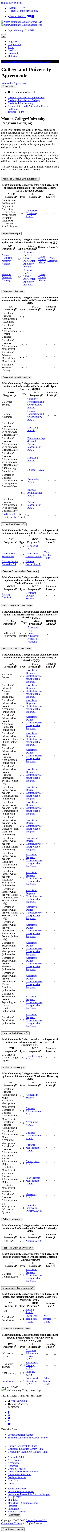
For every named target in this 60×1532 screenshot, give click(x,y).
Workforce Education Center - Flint (25, 1448)
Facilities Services (17, 1477)
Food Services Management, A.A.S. (33, 1180)
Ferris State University (13, 524)
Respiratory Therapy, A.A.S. (32, 1365)
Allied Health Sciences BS (8, 555)
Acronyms (13, 1465)
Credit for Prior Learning (20, 103)
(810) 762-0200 (19, 1401)
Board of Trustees (17, 1468)
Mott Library (14, 1500)
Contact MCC (17, 16)
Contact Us (8, 86)
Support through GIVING (21, 30)
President (12, 1505)
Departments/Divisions (19, 1474)
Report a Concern (17, 1511)
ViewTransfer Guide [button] (42, 259)
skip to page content (11, 2)
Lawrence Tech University (14, 1033)
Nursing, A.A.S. (35, 469)
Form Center (14, 1480)
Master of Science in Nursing (7, 277)
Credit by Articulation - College (24, 100)
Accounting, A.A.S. (33, 480)
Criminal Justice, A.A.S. (33, 563)
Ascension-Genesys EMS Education (19, 179)
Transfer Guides (16, 112)
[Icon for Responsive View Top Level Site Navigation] (3, 36)
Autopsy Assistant (6, 595)
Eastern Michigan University (16, 377)
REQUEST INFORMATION (23, 11)
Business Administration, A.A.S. (35, 492)
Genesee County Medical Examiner (19, 571)
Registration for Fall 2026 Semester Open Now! (25, 61)
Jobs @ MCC (15, 1497)
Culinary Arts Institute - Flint (22, 1446)
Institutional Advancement (21, 1491)
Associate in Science (32, 1096)
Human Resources (17, 1488)
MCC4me (13, 56)
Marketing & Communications (23, 1503)
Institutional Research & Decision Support (29, 1494)
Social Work (8, 1381)
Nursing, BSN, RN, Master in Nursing (7, 259)
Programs (12, 41)
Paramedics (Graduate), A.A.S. (31, 213)
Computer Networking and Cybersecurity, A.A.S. (35, 403)
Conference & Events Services (23, 1471)
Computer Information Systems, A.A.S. (34, 1208)
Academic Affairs (16, 1457)
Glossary (12, 1483)
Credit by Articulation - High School (26, 97)
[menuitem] (33, 41)
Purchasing (13, 1508)
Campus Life (14, 44)
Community (14, 53)
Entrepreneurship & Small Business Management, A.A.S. (36, 444)
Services (12, 50)
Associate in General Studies (34, 555)
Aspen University (10, 233)
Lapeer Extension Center (20, 1434)
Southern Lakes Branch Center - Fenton (28, 1437)
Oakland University (11, 1219)
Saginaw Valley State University (17, 1288)
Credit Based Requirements (9, 515)
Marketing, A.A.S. (32, 429)
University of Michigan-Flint (15, 1328)
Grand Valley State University (16, 605)
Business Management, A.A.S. (34, 505)
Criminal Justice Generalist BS (10, 563)
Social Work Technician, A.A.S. (32, 1319)
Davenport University (12, 291)
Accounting (14, 1463)
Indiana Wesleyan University (16, 648)
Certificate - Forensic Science (32, 595)
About (11, 47)
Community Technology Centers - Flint (27, 1451)
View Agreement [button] (52, 259)
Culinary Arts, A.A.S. (33, 1163)
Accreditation (14, 1460)
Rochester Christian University (17, 1248)
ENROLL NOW (16, 8)
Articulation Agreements (13, 83)
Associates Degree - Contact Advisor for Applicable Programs (29, 259)
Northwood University (12, 1067)
